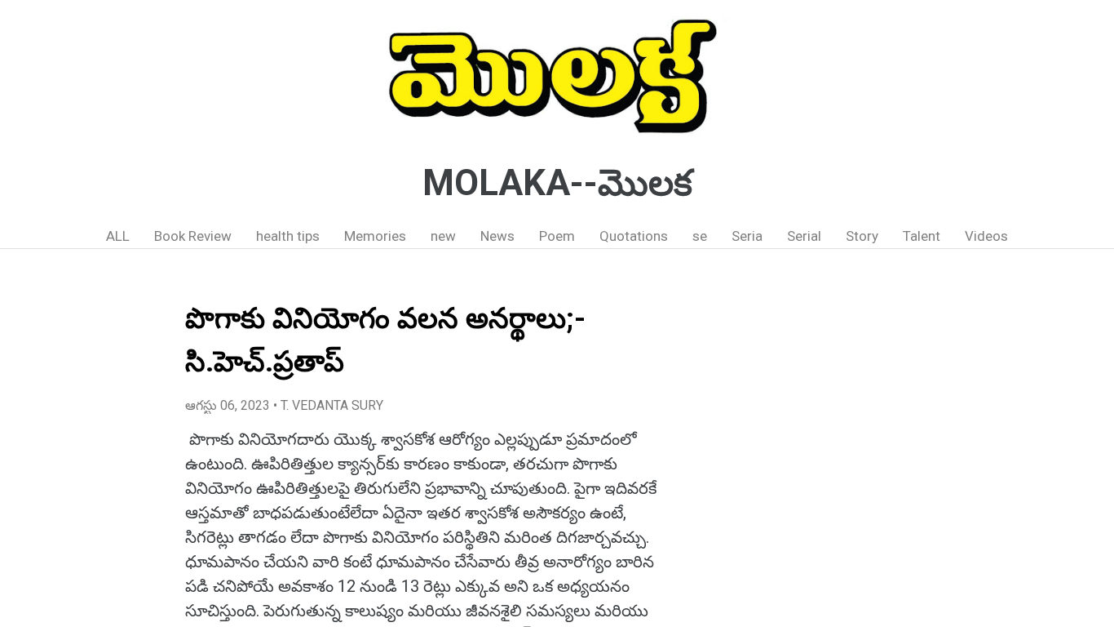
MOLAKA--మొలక (557, 183)
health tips (288, 236)
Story (862, 236)
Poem (557, 236)
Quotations (633, 236)
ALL (118, 236)
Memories (375, 236)
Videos (986, 236)
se (699, 236)
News (497, 236)
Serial (804, 236)
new (443, 236)
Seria (747, 236)
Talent (921, 236)
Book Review (193, 236)
